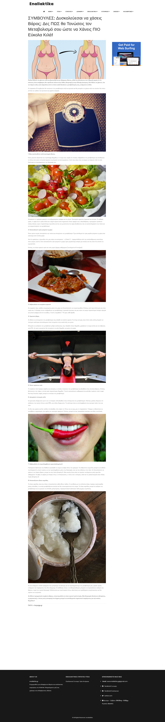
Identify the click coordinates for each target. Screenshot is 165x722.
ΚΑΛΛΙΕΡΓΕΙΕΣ (127, 11)
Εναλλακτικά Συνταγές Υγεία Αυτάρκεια (77, 681)
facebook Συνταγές (110, 686)
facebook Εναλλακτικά (111, 691)
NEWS (50, 11)
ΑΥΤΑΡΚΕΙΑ (104, 11)
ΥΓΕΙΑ (59, 11)
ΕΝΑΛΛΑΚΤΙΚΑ (92, 11)
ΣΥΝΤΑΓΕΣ (69, 11)
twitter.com (108, 696)
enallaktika (89, 717)
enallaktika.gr (34, 681)
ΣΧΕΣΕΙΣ (115, 11)
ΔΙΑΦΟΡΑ (79, 11)
